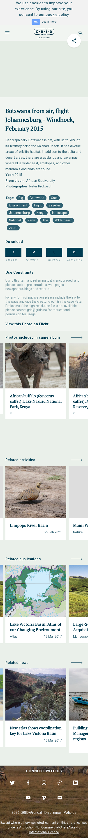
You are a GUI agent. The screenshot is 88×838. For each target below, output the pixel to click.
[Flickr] (60, 788)
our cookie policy (54, 14)
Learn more (49, 21)
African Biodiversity (40, 181)
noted (39, 822)
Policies (69, 812)
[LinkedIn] (75, 788)
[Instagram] (44, 788)
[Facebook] (28, 788)
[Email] (60, 802)
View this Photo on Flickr (27, 324)
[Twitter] (12, 788)
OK (35, 21)
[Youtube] (28, 802)
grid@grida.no (37, 310)
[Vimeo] (44, 802)
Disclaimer (52, 812)
